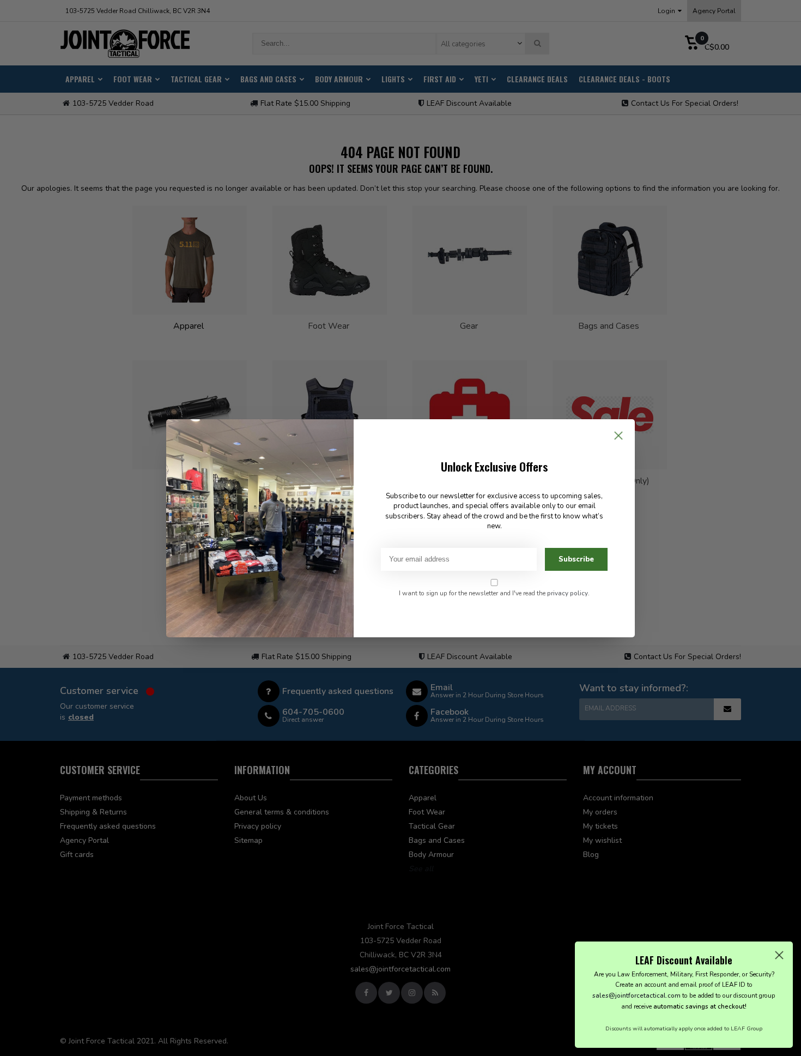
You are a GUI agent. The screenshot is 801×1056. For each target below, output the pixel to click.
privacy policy (567, 593)
